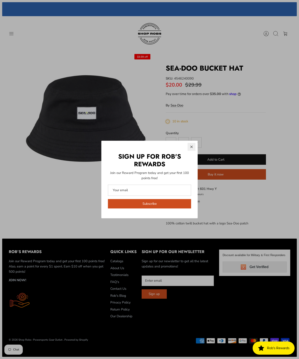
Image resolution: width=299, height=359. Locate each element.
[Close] (191, 147)
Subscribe (149, 203)
